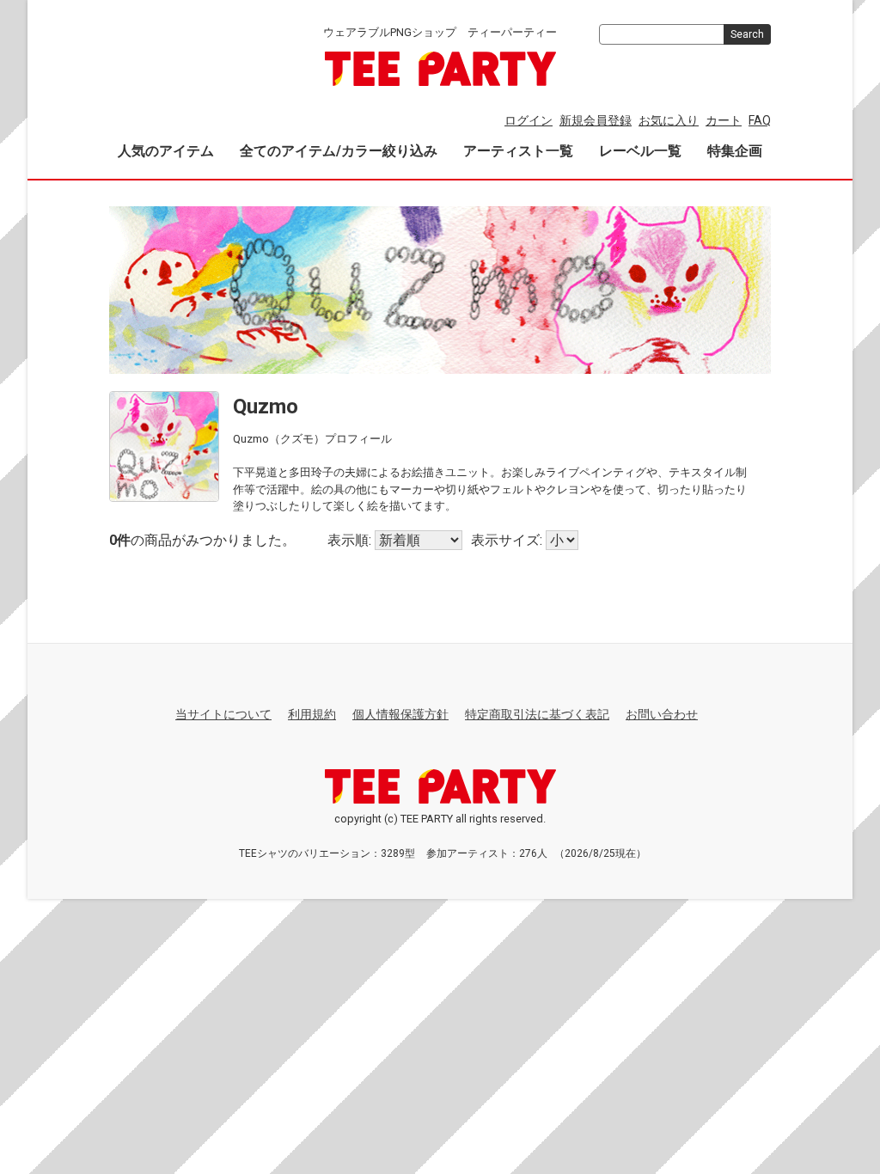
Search (747, 34)
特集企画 (734, 151)
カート (724, 120)
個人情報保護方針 (400, 714)
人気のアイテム (166, 151)
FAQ (760, 120)
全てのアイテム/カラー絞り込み (338, 151)
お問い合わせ (662, 714)
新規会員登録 (595, 120)
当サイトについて (223, 714)
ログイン (528, 120)
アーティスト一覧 (518, 151)
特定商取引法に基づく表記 (537, 714)
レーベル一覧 (640, 151)
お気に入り (669, 120)
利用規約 (312, 714)
